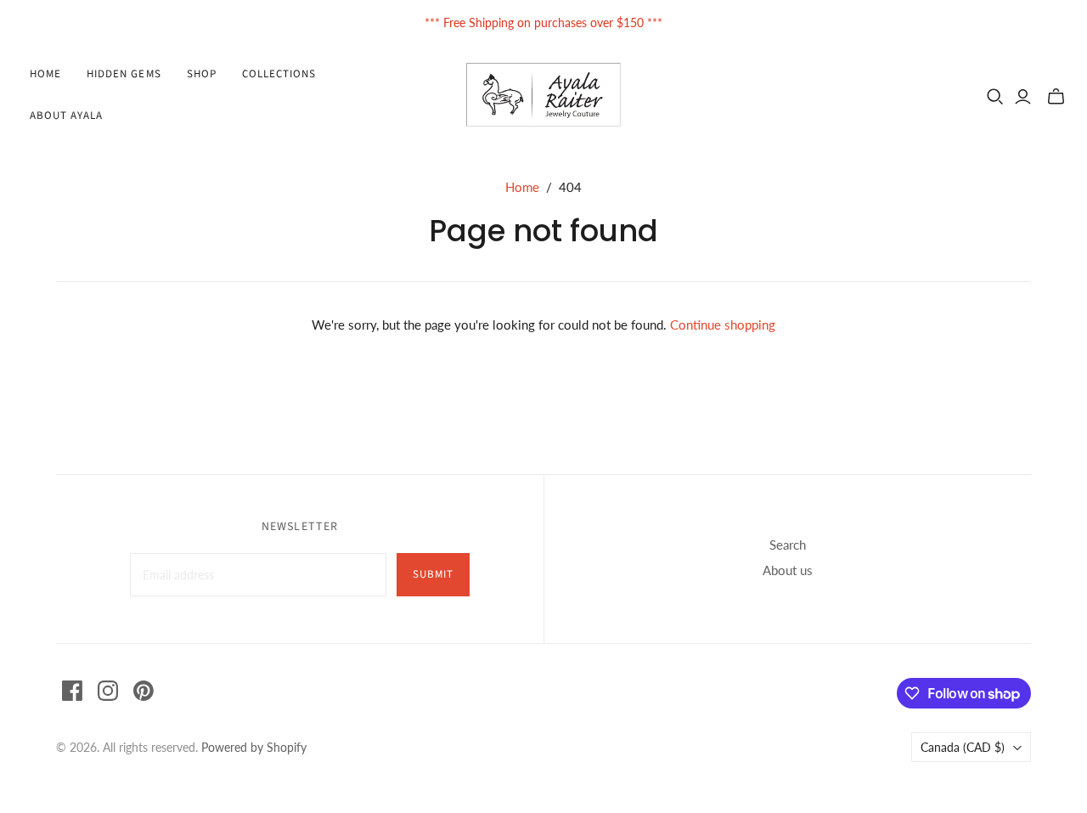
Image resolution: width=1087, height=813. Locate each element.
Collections (279, 74)
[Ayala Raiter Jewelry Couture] (543, 94)
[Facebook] (72, 690)
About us (788, 570)
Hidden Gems (124, 74)
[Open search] (995, 96)
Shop (202, 74)
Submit (433, 574)
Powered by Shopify (254, 747)
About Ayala (66, 115)
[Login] (1023, 97)
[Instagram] (108, 690)
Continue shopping (722, 324)
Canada (963, 747)
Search (787, 544)
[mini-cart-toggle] (1056, 97)
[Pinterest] (143, 690)
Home (45, 74)
